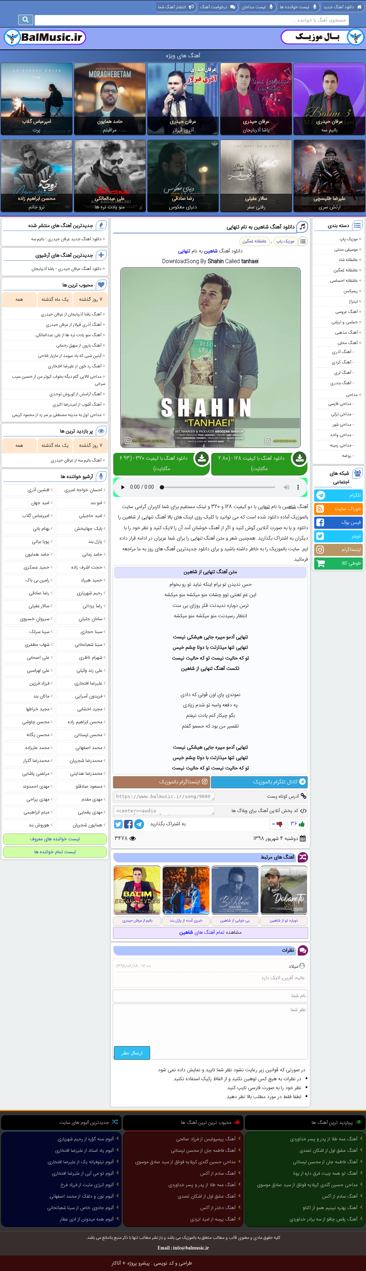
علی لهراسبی (38, 671)
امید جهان (40, 503)
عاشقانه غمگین (345, 270)
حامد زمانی (92, 555)
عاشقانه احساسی (344, 280)
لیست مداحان (254, 7)
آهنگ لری (342, 372)
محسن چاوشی (35, 722)
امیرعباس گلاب (36, 121)
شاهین (211, 251)
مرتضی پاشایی (35, 774)
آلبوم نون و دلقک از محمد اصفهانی (82, 1196)
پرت (36, 130)
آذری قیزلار (183, 130)
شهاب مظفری (37, 645)
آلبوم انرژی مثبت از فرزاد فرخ (87, 1185)
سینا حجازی (91, 632)
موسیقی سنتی (346, 249)
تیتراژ (353, 301)
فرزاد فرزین (39, 683)
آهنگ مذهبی (346, 332)
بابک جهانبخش (88, 529)
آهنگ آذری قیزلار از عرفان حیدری (74, 324)
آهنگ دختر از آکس (218, 1208)
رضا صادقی (183, 198)
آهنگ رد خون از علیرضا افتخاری (75, 366)
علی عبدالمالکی (110, 198)
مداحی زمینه (340, 445)
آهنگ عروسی (346, 311)
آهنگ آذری (341, 352)
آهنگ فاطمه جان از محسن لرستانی (325, 1162)
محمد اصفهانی (88, 748)
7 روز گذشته (90, 300)
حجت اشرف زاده (86, 567)
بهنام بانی (41, 529)
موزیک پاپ (349, 239)
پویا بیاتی (40, 542)
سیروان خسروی (34, 619)
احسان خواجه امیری (83, 490)
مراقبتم (110, 130)
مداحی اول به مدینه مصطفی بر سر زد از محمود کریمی (57, 415)
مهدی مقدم (91, 799)
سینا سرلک (39, 632)
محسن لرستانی (88, 735)
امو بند (96, 503)
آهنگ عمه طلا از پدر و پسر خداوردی (323, 1139)
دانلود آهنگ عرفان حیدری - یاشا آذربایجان (66, 268)
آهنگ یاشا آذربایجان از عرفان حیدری (71, 314)
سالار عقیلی (256, 198)
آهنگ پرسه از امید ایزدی (213, 1219)
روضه (346, 455)
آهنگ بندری (340, 383)
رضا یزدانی (92, 606)
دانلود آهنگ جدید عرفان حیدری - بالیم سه (66, 239)
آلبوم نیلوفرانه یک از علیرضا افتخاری (81, 1162)
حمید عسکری (36, 567)
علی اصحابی (38, 658)
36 (294, 824)
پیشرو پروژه (138, 1263)
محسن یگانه (37, 735)
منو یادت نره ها (110, 207)
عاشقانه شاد (348, 260)
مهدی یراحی (37, 799)
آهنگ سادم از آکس (339, 1196)
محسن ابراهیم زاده (36, 198)
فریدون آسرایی (88, 696)
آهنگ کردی (341, 362)
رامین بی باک (37, 580)
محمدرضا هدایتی (86, 774)
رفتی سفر (256, 207)
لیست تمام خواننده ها (55, 852)
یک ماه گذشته (55, 300)
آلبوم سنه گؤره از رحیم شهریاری (86, 1139)
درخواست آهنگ (213, 7)
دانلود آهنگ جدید (338, 7)
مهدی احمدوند (36, 787)
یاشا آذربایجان (256, 130)
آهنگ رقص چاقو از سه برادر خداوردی (323, 1219)
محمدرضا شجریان (86, 761)
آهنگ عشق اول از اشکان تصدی (328, 1151)
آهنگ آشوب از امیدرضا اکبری (77, 404)
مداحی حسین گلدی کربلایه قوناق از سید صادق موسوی (307, 1185)
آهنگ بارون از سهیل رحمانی (79, 345)
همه (19, 300)
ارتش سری (329, 207)
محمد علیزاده (37, 748)
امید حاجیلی (90, 516)
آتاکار (116, 1263)
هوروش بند (39, 825)
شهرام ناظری (90, 658)
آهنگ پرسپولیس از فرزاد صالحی (206, 1139)
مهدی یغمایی (90, 812)
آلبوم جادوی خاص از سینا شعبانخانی (80, 1208)
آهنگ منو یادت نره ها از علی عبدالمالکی (68, 335)
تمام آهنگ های (201, 932)
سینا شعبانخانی (88, 645)
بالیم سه (329, 130)
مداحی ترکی (341, 414)
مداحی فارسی (339, 403)
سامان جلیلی (90, 619)
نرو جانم (37, 207)
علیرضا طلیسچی (329, 198)
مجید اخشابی (89, 709)
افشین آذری (38, 490)
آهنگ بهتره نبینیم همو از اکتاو (330, 1208)
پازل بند (95, 542)
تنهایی (184, 251)
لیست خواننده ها (294, 7)
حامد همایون (110, 121)
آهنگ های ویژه (183, 56)
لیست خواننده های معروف (55, 839)
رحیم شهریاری (89, 593)
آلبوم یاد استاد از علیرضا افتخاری (84, 1151)
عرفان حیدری (329, 121)
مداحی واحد (340, 435)
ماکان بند (41, 696)
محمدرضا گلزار (36, 761)
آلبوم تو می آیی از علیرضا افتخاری (83, 1174)
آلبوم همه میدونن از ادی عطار (87, 1219)
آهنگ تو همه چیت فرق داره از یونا (325, 1174)
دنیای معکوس (183, 207)
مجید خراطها (37, 709)
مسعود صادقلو (89, 787)
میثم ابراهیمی (36, 812)
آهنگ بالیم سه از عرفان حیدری (76, 460)
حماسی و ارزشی (344, 322)
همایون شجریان (87, 825)
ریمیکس (350, 291)
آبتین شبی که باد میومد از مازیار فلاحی (70, 355)
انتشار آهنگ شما (172, 7)
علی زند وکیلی (89, 671)
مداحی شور (341, 424)
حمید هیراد (91, 580)
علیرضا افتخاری (88, 683)
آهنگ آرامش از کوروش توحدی (75, 394)
